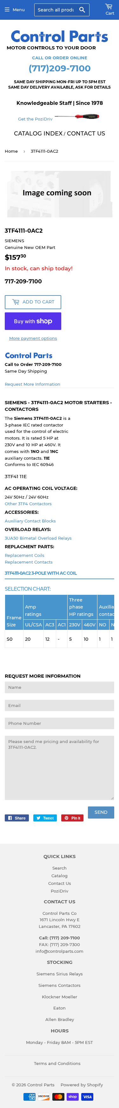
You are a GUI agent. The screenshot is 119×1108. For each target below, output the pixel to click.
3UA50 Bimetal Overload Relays (38, 538)
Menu (19, 9)
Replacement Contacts (29, 562)
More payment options (33, 338)
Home (11, 151)
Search (59, 868)
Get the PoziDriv (36, 118)
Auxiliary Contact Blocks (30, 520)
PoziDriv (59, 890)
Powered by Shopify (82, 1084)
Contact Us (59, 883)
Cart (110, 13)
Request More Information (32, 384)
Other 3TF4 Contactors (28, 503)
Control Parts (41, 1084)
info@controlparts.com (59, 951)
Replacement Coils (24, 555)
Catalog (59, 875)
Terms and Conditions (57, 1063)
